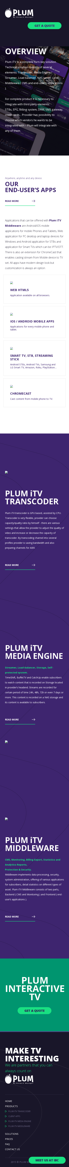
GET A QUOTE (34, 1011)
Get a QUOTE (44, 26)
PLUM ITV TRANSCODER (19, 1111)
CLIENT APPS (14, 1116)
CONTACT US (12, 1149)
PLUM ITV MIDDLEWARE (19, 1126)
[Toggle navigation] (56, 39)
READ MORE (12, 201)
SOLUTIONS (11, 1133)
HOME (8, 1101)
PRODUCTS (11, 1106)
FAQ (7, 1144)
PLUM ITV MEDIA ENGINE (19, 1121)
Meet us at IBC (47, 1160)
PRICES (9, 1139)
